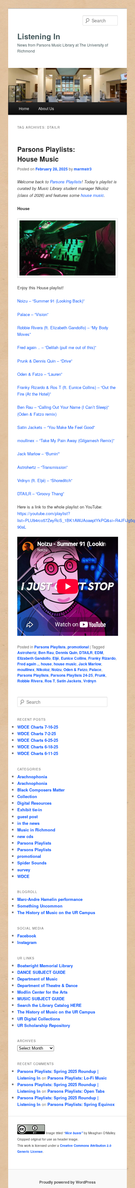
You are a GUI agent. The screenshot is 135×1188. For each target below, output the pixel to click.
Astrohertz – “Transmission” (42, 467)
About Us (46, 108)
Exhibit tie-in (29, 810)
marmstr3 (83, 169)
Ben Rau (46, 652)
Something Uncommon (39, 906)
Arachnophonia (32, 777)
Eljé (55, 658)
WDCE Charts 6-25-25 (37, 740)
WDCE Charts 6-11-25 (37, 753)
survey (23, 870)
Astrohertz (26, 652)
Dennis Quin (66, 652)
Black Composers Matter (41, 790)
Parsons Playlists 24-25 (72, 675)
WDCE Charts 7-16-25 (37, 727)
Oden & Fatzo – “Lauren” (39, 374)
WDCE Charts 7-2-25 (36, 733)
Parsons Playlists (66, 182)
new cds (25, 836)
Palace (95, 669)
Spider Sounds (31, 863)
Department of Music (37, 979)
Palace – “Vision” (32, 314)
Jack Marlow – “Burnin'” (38, 454)
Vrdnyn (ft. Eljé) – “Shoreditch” (44, 480)
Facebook (26, 936)
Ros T (50, 681)
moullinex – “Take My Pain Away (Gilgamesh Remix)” (65, 440)
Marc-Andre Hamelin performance (50, 899)
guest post (27, 816)
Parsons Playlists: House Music (46, 154)
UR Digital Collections (38, 1019)
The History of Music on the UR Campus (56, 912)
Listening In (38, 36)
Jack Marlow (89, 664)
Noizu (56, 669)
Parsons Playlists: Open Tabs (76, 1091)
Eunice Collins (73, 658)
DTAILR (86, 652)
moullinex (26, 669)
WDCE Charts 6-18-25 (37, 747)
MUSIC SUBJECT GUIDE (41, 999)
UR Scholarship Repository (43, 1025)
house (46, 664)
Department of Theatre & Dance (47, 985)
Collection (27, 796)
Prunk (100, 675)
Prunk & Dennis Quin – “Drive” (44, 361)
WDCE (23, 876)
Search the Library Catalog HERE (49, 1005)
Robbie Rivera (30, 681)
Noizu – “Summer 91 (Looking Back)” (50, 301)
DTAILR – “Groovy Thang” (40, 494)
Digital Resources (34, 803)
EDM (98, 652)
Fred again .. (28, 664)
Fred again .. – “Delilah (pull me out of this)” (56, 347)
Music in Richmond (36, 830)
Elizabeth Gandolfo (34, 658)
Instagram (27, 942)
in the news (28, 823)
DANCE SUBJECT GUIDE (41, 972)
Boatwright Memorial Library (45, 966)
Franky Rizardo (102, 658)
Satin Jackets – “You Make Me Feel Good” (56, 427)
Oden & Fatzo (75, 669)
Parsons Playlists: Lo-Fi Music (77, 1078)
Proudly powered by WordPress (67, 1182)
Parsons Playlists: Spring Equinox (81, 1104)
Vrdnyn (89, 681)
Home (24, 108)
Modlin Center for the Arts (42, 992)
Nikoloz (43, 669)
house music (92, 195)
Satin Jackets (69, 681)
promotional (78, 647)
